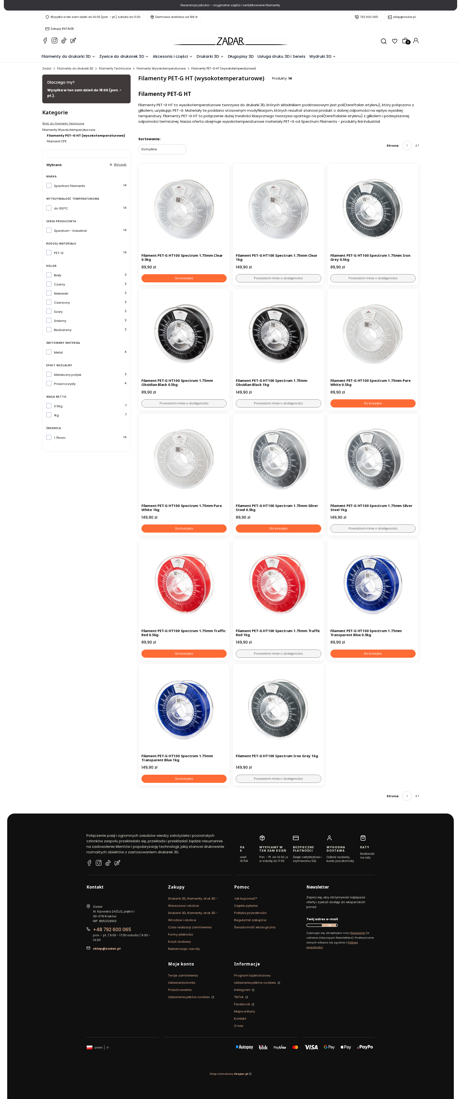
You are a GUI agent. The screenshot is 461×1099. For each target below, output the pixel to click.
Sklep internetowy (229, 1074)
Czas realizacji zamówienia (190, 927)
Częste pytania (246, 905)
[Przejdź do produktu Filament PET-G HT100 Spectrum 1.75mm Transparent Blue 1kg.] (184, 709)
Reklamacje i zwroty (184, 949)
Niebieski (61, 293)
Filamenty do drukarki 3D (75, 68)
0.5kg (58, 406)
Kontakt (240, 1018)
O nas (238, 1025)
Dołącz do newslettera (329, 925)
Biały (57, 275)
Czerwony (62, 302)
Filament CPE (57, 141)
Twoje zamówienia (183, 975)
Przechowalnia (180, 990)
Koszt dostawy (179, 941)
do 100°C (61, 208)
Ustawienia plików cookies (189, 997)
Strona (393, 145)
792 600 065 (369, 17)
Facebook (242, 1004)
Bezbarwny (63, 330)
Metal (58, 352)
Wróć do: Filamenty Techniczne (63, 123)
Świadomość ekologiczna (254, 927)
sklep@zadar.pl (404, 17)
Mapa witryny (244, 1011)
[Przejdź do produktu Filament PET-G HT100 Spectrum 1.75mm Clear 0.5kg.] (184, 209)
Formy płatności (180, 934)
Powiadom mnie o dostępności (278, 278)
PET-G (58, 253)
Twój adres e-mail (322, 919)
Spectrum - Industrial (70, 230)
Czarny (59, 284)
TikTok (239, 997)
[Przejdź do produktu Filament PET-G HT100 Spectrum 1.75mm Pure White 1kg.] (184, 459)
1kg (56, 415)
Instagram (242, 990)
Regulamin (358, 933)
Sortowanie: (149, 139)
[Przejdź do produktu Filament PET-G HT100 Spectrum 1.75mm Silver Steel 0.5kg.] (278, 459)
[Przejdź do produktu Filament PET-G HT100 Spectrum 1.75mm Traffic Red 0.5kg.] (184, 584)
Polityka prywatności (250, 913)
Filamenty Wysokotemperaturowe (161, 68)
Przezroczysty (65, 384)
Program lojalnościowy (252, 975)
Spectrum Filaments (69, 186)
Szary (58, 311)
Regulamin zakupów (250, 920)
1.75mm (60, 438)
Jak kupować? (245, 898)
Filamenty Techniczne (115, 68)
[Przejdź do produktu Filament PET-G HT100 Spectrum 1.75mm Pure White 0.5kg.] (373, 334)
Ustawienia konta (181, 982)
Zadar (46, 68)
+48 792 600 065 (112, 929)
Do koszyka (184, 278)
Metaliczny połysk (67, 374)
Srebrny (60, 321)
